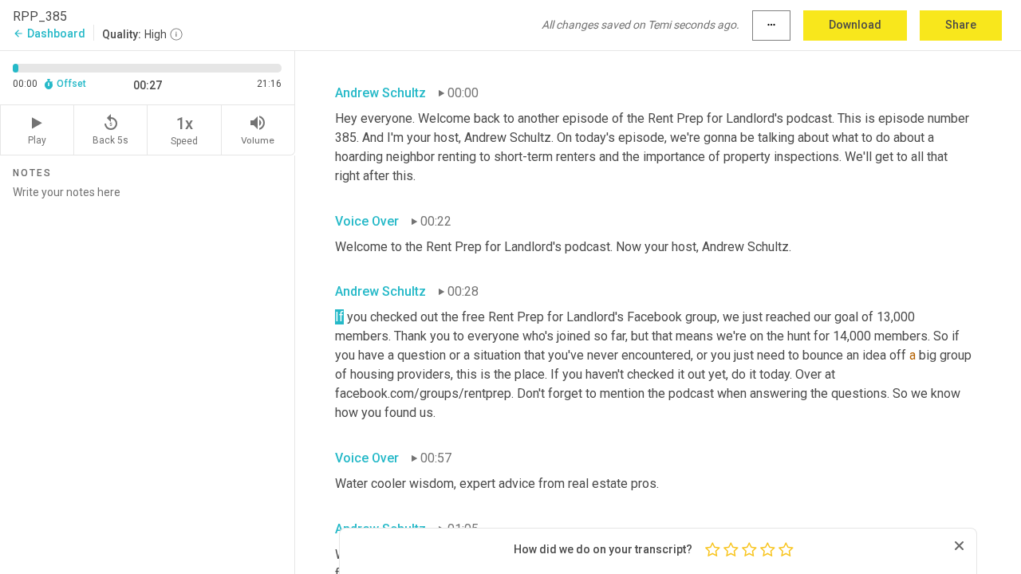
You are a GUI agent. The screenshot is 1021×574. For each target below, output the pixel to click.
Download (855, 24)
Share (960, 24)
